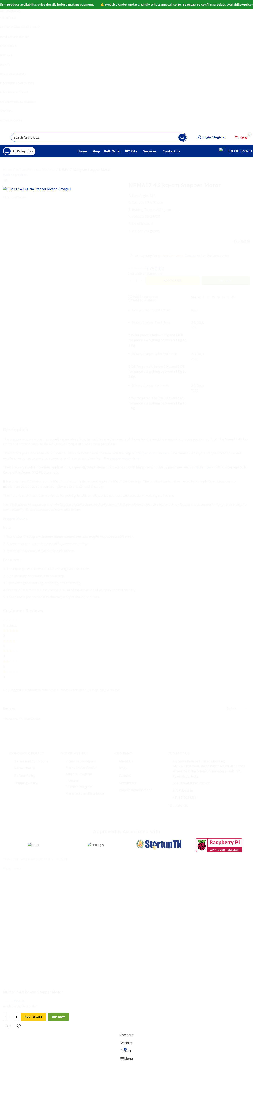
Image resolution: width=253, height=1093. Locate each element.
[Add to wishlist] (19, 1026)
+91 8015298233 (240, 151)
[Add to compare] (8, 1026)
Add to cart (173, 280)
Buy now (58, 1017)
